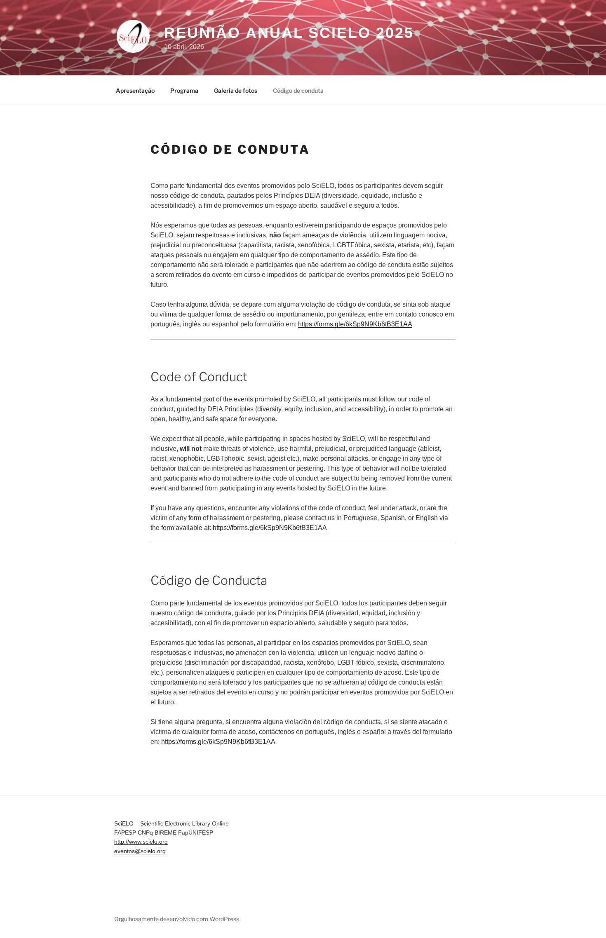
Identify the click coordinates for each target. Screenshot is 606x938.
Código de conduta (298, 90)
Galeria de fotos (235, 90)
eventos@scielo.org (140, 851)
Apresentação (135, 90)
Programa (184, 90)
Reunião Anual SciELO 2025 (289, 32)
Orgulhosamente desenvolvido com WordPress (176, 918)
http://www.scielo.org (141, 841)
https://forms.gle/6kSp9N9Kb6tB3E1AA (355, 324)
